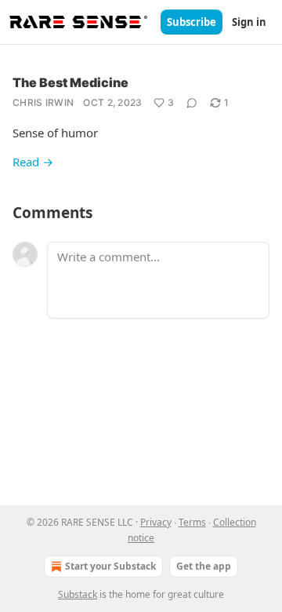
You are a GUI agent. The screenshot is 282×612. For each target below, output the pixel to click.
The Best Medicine (70, 82)
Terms (192, 522)
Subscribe (191, 22)
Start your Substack (110, 566)
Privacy (156, 522)
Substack (77, 594)
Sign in (249, 22)
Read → (33, 161)
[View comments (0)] (192, 102)
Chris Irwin (43, 102)
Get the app (203, 566)
